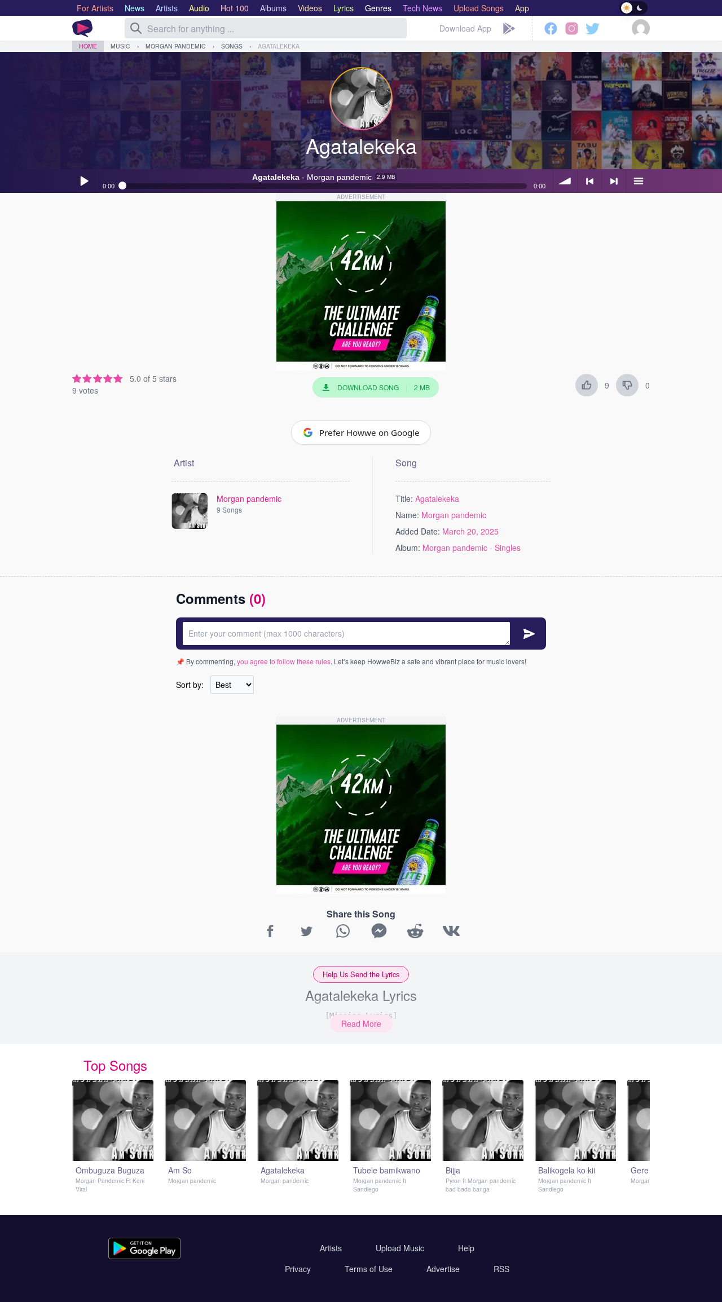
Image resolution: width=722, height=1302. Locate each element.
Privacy (298, 1268)
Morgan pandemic (176, 46)
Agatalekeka (279, 46)
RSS (501, 1268)
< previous (589, 181)
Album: (407, 547)
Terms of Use (369, 1268)
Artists (331, 1248)
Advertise (443, 1268)
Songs (232, 46)
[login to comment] (361, 633)
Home (88, 46)
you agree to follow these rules (284, 661)
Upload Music (400, 1248)
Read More (361, 1023)
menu (638, 181)
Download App (465, 28)
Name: (407, 514)
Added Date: (417, 531)
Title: (404, 498)
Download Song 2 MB (383, 387)
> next (614, 181)
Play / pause (84, 181)
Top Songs (115, 1065)
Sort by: (190, 684)
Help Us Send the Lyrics (361, 974)
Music (120, 46)
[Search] (136, 28)
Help (466, 1248)
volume (565, 181)
